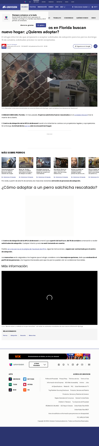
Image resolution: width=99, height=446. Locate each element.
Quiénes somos (82, 18)
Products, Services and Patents (79, 390)
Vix (30, 1)
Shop (72, 1)
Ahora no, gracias (27, 25)
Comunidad (68, 18)
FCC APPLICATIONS (83, 417)
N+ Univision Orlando (9, 177)
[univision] (9, 7)
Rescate (23, 335)
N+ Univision (13, 44)
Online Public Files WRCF (81, 409)
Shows (44, 1)
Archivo (82, 382)
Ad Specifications (57, 386)
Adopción (14, 335)
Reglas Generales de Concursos (64, 398)
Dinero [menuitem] (51, 7)
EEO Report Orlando (67, 405)
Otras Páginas (36, 364)
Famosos (51, 1)
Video (93, 18)
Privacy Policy (63, 378)
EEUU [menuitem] (56, 7)
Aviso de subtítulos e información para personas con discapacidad (69, 413)
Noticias (36, 1)
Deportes (59, 1)
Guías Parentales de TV (82, 386)
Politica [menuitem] (33, 7)
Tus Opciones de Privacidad (80, 402)
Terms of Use (85, 378)
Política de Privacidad (51, 378)
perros (27, 126)
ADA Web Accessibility (71, 382)
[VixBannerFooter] (49, 356)
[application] (49, 80)
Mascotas (32, 335)
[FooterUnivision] (16, 364)
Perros (5, 335)
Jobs (87, 382)
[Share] (95, 46)
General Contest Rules (82, 398)
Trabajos (57, 18)
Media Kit (66, 386)
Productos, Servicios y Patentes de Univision (76, 394)
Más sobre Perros (13, 152)
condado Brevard (81, 115)
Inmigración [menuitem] (42, 7)
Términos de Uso (74, 378)
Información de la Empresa (55, 382)
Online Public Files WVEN (81, 405)
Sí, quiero (40, 25)
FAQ (72, 386)
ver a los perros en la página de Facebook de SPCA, (27, 249)
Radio (66, 1)
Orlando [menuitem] (24, 7)
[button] (49, 79)
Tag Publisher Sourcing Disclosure (58, 390)
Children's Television (64, 402)
